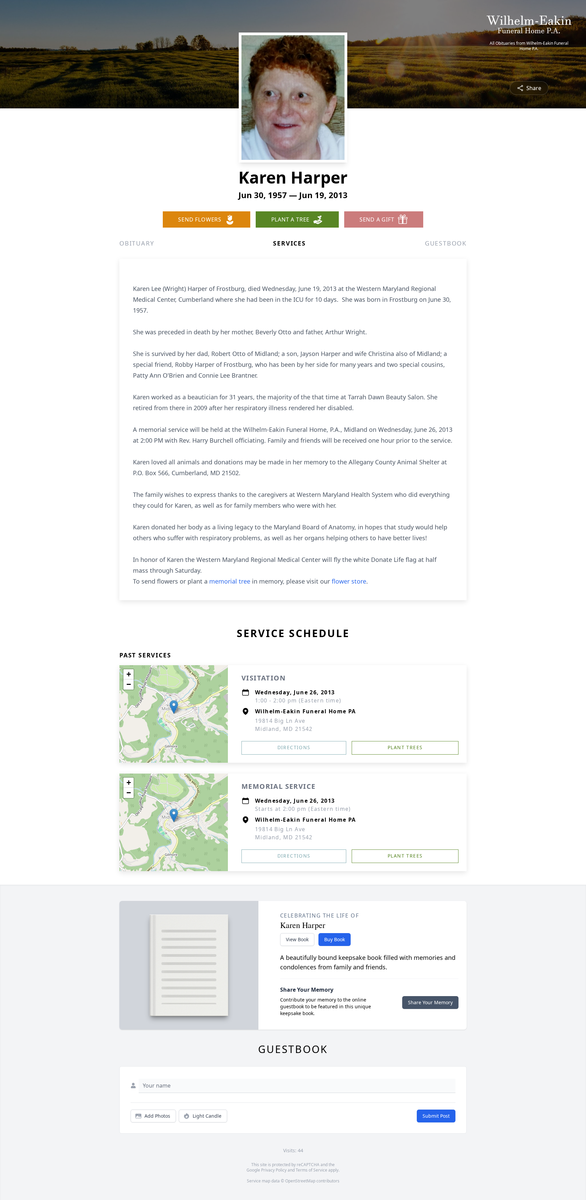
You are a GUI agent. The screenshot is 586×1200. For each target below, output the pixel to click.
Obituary (136, 243)
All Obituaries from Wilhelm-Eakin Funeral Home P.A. (529, 46)
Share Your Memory (430, 1002)
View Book (297, 939)
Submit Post (436, 1116)
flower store (349, 581)
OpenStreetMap (300, 1181)
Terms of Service (311, 1170)
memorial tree (229, 581)
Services (289, 243)
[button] (174, 707)
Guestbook (446, 243)
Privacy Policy (274, 1170)
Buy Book (334, 939)
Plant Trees (405, 747)
